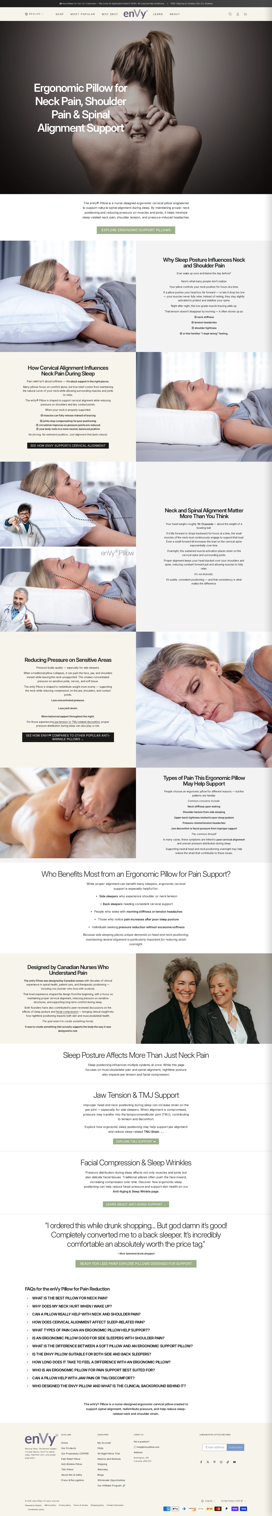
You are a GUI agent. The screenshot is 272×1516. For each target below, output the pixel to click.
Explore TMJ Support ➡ (136, 1141)
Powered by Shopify (33, 1505)
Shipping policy (97, 1505)
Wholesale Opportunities (111, 1480)
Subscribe (235, 1447)
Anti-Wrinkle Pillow (71, 1464)
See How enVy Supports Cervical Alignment (68, 445)
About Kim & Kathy (71, 1474)
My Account (104, 1442)
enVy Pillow (37, 1501)
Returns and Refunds (109, 1459)
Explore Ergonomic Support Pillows (135, 230)
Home (64, 1442)
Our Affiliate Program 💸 (111, 1485)
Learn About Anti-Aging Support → (136, 1204)
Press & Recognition (72, 1480)
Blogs (101, 1474)
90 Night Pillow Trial (109, 1453)
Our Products (68, 1448)
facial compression (67, 1011)
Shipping (102, 1464)
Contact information (115, 1505)
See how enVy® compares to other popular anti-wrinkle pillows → (68, 737)
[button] (230, 14)
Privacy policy (64, 1505)
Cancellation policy (36, 1509)
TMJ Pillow (67, 1469)
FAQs (100, 1448)
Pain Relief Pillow (70, 1459)
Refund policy (50, 1505)
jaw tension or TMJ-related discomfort (77, 721)
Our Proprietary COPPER (75, 1453)
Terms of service (80, 1505)
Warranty (103, 1469)
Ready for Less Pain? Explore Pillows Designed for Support (136, 1264)
